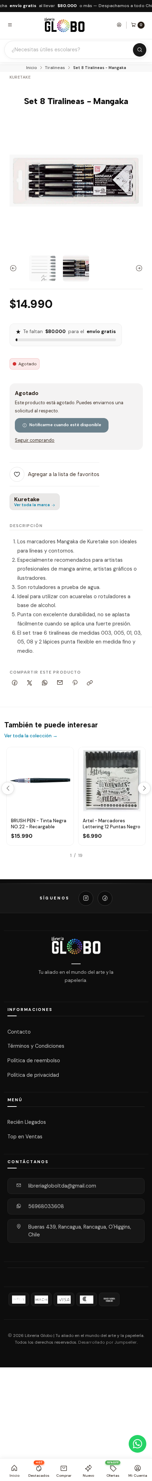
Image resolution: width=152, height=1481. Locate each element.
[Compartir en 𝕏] (29, 683)
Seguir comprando (34, 440)
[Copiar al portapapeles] (90, 683)
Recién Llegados (26, 1122)
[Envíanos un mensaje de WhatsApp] (137, 1444)
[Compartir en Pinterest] (75, 683)
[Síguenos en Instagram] (85, 898)
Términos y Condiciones (35, 1046)
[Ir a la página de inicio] (65, 25)
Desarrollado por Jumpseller (107, 1342)
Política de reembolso (33, 1060)
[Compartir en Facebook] (15, 683)
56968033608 (46, 1206)
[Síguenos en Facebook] (105, 898)
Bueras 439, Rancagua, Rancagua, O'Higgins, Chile (79, 1231)
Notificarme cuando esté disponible (65, 424)
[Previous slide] (15, 268)
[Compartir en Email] (59, 683)
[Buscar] (139, 50)
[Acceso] (119, 24)
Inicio (31, 68)
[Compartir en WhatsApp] (45, 683)
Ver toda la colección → (31, 736)
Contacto (19, 1031)
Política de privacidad (33, 1075)
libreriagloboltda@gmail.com (62, 1186)
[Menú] (9, 24)
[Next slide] (137, 268)
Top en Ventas (24, 1136)
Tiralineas (55, 68)
